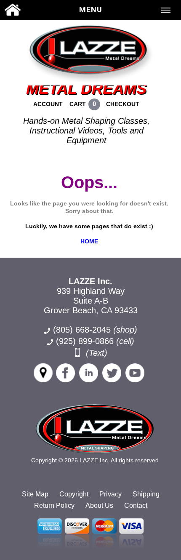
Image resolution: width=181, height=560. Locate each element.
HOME (89, 241)
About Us (99, 505)
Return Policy (54, 505)
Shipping (146, 494)
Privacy (110, 494)
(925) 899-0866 (85, 341)
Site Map (35, 494)
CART (77, 104)
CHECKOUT (122, 104)
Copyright (73, 494)
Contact (135, 505)
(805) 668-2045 (95, 329)
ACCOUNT (48, 104)
